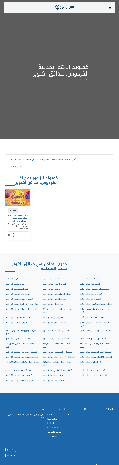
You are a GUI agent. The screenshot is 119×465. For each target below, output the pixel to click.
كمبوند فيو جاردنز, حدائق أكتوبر (92, 370)
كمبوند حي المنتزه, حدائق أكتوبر (56, 279)
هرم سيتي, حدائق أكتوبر (53, 317)
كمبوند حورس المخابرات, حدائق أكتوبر (58, 330)
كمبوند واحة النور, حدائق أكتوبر (17, 339)
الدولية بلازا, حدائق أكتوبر (90, 284)
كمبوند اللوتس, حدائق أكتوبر (54, 299)
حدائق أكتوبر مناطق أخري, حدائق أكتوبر (58, 370)
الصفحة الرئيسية (16, 159)
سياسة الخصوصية (54, 432)
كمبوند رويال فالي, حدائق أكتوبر (18, 317)
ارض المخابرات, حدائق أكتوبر (91, 362)
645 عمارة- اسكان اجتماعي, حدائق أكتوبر (22, 362)
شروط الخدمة (52, 427)
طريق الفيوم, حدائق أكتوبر (53, 375)
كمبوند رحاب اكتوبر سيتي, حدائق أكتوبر (95, 330)
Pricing (50, 414)
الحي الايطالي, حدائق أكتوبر (16, 289)
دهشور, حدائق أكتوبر (51, 289)
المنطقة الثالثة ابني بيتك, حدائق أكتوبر (96, 357)
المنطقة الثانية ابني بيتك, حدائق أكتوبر (96, 352)
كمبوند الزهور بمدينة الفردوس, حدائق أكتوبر (20, 332)
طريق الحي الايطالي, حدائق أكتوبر (19, 380)
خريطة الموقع (52, 436)
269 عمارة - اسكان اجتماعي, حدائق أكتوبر (57, 363)
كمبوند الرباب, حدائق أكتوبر (90, 279)
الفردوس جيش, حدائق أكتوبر (54, 322)
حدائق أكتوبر (44, 159)
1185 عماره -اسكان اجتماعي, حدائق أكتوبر (94, 345)
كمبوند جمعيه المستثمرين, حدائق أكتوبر (96, 304)
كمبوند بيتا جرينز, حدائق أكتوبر (17, 294)
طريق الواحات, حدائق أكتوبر (54, 380)
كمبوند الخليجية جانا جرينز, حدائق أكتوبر (21, 309)
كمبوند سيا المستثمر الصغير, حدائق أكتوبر (57, 310)
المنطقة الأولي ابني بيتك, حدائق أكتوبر (59, 357)
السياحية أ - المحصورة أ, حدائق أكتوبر (58, 352)
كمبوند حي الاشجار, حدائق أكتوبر (93, 317)
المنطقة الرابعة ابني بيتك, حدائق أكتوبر (21, 352)
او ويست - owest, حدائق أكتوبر (18, 370)
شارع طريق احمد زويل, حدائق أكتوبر (94, 375)
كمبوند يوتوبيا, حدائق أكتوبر (91, 294)
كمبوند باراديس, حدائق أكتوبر (54, 284)
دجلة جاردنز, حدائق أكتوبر (15, 284)
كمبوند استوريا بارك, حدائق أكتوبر (56, 339)
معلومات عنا (52, 419)
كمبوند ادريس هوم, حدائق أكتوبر (18, 375)
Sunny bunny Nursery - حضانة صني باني (18, 217)
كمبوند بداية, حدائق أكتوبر (90, 299)
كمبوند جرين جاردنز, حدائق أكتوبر (93, 339)
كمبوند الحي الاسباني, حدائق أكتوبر (57, 294)
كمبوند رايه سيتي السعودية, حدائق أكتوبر (94, 310)
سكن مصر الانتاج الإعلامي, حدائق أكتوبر (21, 304)
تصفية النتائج (16, 167)
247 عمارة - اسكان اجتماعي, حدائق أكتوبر (19, 345)
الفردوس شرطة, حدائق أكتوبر (17, 322)
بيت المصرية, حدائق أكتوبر (15, 279)
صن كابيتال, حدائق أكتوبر (53, 304)
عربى (11, 455)
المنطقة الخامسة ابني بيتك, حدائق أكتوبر (22, 357)
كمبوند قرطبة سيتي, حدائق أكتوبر (19, 299)
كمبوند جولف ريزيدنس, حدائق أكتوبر (94, 289)
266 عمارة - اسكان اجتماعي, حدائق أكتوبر (57, 345)
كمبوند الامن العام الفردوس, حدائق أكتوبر (94, 323)
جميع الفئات (31, 159)
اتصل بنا (50, 423)
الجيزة (10, 449)
